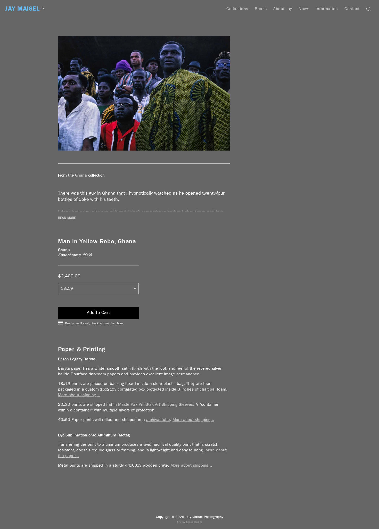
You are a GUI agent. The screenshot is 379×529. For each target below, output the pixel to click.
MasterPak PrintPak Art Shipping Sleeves (155, 404)
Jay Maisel (22, 8)
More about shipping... (79, 394)
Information (327, 8)
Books (261, 8)
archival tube (158, 419)
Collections (237, 8)
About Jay (282, 8)
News (304, 8)
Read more (67, 218)
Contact (352, 8)
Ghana (81, 175)
